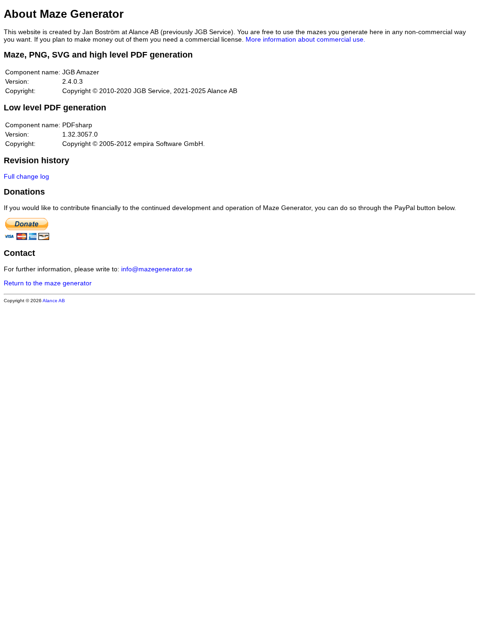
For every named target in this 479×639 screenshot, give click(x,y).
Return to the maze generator (48, 283)
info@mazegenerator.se (156, 269)
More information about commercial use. (305, 39)
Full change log (26, 176)
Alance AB (54, 300)
